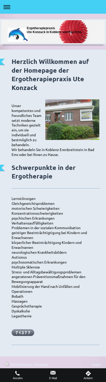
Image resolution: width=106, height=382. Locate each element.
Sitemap (41, 364)
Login (96, 364)
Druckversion (21, 364)
